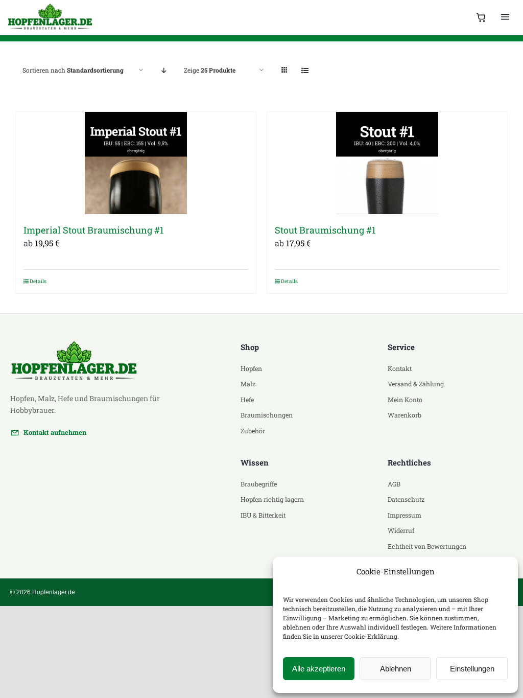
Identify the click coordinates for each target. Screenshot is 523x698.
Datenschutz (406, 499)
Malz (248, 384)
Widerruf (401, 530)
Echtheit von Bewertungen (427, 546)
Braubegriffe (259, 484)
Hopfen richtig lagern (272, 499)
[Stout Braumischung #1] (387, 163)
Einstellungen (472, 668)
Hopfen (251, 368)
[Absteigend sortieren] (164, 70)
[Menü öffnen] (505, 17)
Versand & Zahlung (416, 384)
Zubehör (253, 431)
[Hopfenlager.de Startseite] (51, 17)
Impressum (404, 515)
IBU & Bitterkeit (263, 515)
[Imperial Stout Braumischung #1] (136, 163)
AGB (394, 484)
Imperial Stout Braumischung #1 (93, 230)
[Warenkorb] (481, 17)
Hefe (247, 399)
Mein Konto (405, 399)
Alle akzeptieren (318, 668)
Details (38, 281)
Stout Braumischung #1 (325, 230)
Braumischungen (267, 415)
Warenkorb (404, 415)
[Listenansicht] (305, 70)
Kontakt (400, 368)
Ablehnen (395, 668)
